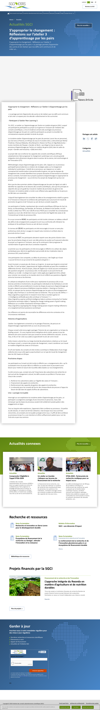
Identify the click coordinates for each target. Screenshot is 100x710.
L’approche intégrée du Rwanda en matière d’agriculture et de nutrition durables (65, 584)
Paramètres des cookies (64, 707)
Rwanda (47, 599)
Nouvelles (19, 19)
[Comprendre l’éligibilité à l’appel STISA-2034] (21, 464)
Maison (11, 19)
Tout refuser (76, 707)
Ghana (61, 549)
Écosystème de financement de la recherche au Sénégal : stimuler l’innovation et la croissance (29, 541)
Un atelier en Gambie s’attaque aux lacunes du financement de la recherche (49, 478)
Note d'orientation (22, 523)
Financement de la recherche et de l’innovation (72, 538)
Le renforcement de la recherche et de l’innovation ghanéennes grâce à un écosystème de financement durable (74, 543)
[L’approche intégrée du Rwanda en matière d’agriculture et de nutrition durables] (24, 585)
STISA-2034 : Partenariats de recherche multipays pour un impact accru (77, 478)
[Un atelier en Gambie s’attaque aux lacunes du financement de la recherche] (50, 464)
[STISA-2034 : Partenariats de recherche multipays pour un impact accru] (78, 464)
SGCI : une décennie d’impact (70, 526)
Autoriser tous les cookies (88, 707)
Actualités (86, 151)
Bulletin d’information (67, 523)
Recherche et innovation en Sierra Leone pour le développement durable (31, 527)
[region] (50, 707)
